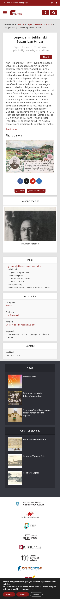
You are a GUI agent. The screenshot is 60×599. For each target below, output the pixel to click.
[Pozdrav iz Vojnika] (15, 478)
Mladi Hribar (13, 269)
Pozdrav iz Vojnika (31, 473)
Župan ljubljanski (15, 275)
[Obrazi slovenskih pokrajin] (30, 558)
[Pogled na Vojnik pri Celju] (15, 461)
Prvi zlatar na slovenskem (34, 439)
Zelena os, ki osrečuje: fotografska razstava (32, 394)
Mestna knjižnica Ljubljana (37, 50)
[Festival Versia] (15, 381)
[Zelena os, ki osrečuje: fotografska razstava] (15, 398)
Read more (11, 129)
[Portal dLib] (30, 537)
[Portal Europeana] (30, 526)
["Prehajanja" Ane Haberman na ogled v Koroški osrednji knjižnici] (15, 415)
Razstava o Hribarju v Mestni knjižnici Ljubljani (29, 287)
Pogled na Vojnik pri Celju (34, 456)
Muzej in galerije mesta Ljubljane (20, 324)
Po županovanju (15, 284)
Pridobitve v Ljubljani (20, 278)
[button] (48, 229)
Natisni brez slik (37, 190)
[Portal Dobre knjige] (30, 568)
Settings (36, 594)
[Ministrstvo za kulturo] (30, 504)
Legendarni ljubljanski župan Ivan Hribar (23, 266)
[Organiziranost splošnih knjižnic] (30, 514)
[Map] (45, 12)
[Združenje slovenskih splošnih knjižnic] (30, 547)
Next (45, 57)
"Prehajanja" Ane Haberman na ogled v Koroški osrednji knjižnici (37, 413)
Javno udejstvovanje (20, 272)
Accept (9, 594)
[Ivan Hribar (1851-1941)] (30, 156)
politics (9, 305)
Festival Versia (29, 377)
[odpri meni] (5, 12)
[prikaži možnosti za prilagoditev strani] (52, 2)
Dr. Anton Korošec (30, 244)
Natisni (20, 190)
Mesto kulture (17, 281)
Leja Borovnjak (12, 315)
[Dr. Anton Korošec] (30, 223)
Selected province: (15, 2)
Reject (22, 594)
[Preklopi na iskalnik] (53, 12)
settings (25, 589)
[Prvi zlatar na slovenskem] (15, 444)
